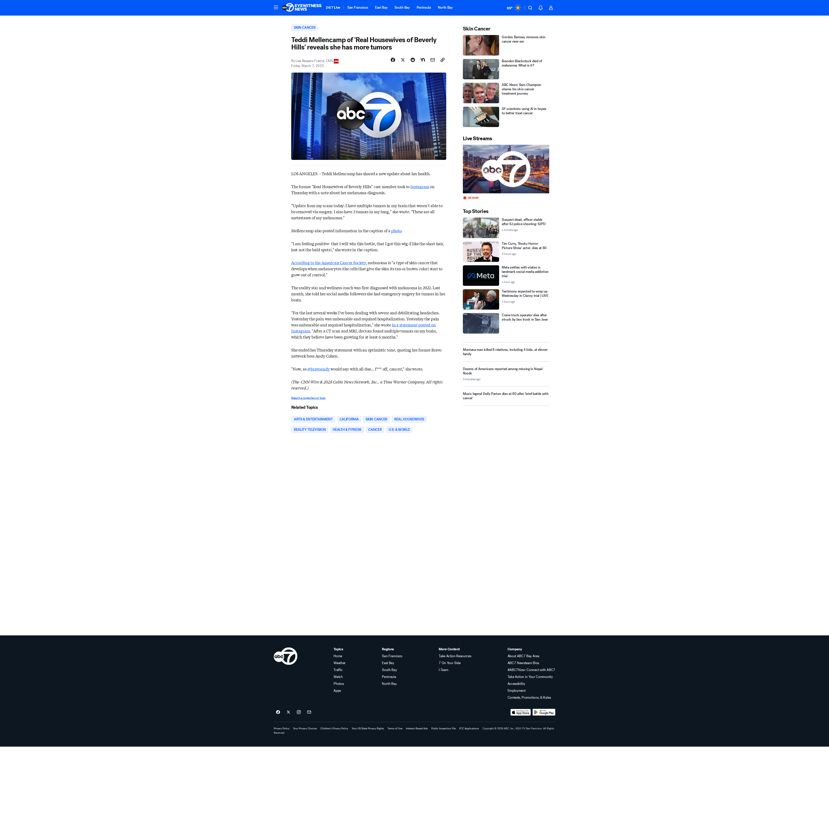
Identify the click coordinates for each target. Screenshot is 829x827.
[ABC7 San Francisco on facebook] (278, 712)
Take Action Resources (455, 656)
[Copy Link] (442, 60)
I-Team (443, 670)
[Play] (506, 169)
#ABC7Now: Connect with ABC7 (531, 670)
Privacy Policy (282, 728)
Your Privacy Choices (305, 728)
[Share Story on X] (403, 60)
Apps (337, 690)
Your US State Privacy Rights (368, 728)
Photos (339, 683)
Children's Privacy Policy (334, 728)
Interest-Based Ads (417, 728)
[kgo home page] (285, 656)
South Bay (402, 7)
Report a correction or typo (308, 398)
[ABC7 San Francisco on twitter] (288, 712)
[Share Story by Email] (432, 60)
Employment (517, 690)
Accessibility (516, 683)
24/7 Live (333, 7)
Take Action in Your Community (530, 677)
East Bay (381, 7)
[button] (275, 7)
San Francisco (357, 7)
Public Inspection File (443, 728)
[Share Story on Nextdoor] (422, 60)
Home (338, 656)
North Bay (445, 7)
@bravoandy (318, 369)
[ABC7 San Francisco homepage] (301, 8)
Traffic (338, 670)
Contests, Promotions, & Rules (529, 697)
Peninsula (424, 7)
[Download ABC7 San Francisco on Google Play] (544, 712)
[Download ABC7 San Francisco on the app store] (520, 712)
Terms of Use (395, 728)
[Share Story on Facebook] (393, 60)
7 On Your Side (450, 663)
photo (396, 230)
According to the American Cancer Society (328, 262)
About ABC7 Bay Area (523, 656)
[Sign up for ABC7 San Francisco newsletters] (309, 712)
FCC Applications (469, 728)
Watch (338, 677)
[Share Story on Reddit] (412, 60)
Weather (340, 663)
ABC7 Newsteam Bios (523, 663)
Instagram (419, 186)
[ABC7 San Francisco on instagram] (298, 712)
